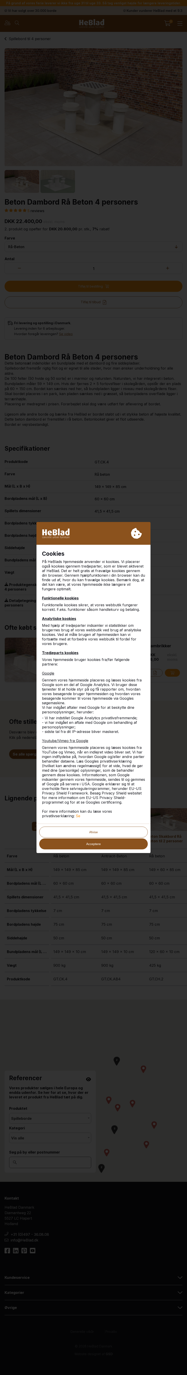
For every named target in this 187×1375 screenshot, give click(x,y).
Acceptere (93, 844)
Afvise (93, 832)
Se (78, 816)
